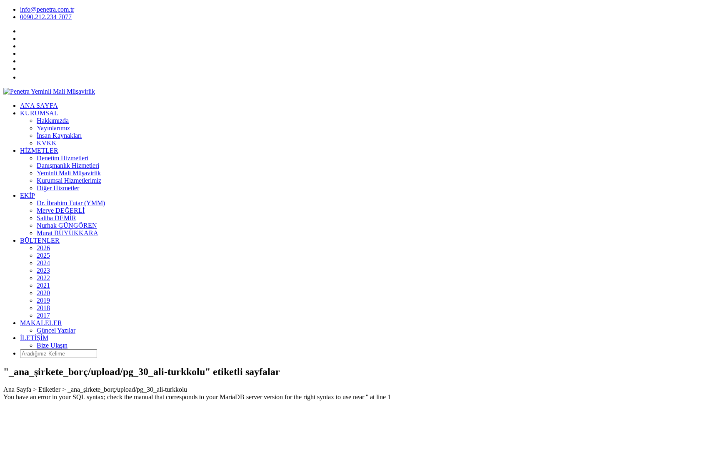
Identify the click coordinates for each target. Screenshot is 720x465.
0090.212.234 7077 (46, 16)
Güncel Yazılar (56, 330)
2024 (43, 262)
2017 (43, 315)
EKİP (27, 195)
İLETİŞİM (34, 337)
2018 (43, 307)
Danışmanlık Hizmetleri (68, 165)
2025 (43, 255)
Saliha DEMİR (56, 217)
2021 (43, 285)
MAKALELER (41, 322)
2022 (43, 277)
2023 (43, 270)
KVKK (47, 143)
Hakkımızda (53, 120)
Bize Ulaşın (52, 345)
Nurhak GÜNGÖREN (67, 225)
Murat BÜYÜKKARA (67, 232)
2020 (43, 292)
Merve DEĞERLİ (61, 210)
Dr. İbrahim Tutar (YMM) (71, 202)
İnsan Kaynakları (59, 135)
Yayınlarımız (53, 128)
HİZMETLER (39, 150)
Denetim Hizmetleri (62, 158)
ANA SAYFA (39, 105)
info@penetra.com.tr (47, 9)
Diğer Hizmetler (58, 187)
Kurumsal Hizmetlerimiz (69, 180)
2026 (43, 247)
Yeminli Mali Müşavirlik (69, 173)
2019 (43, 300)
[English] (29, 77)
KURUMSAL (39, 113)
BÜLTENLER (40, 240)
